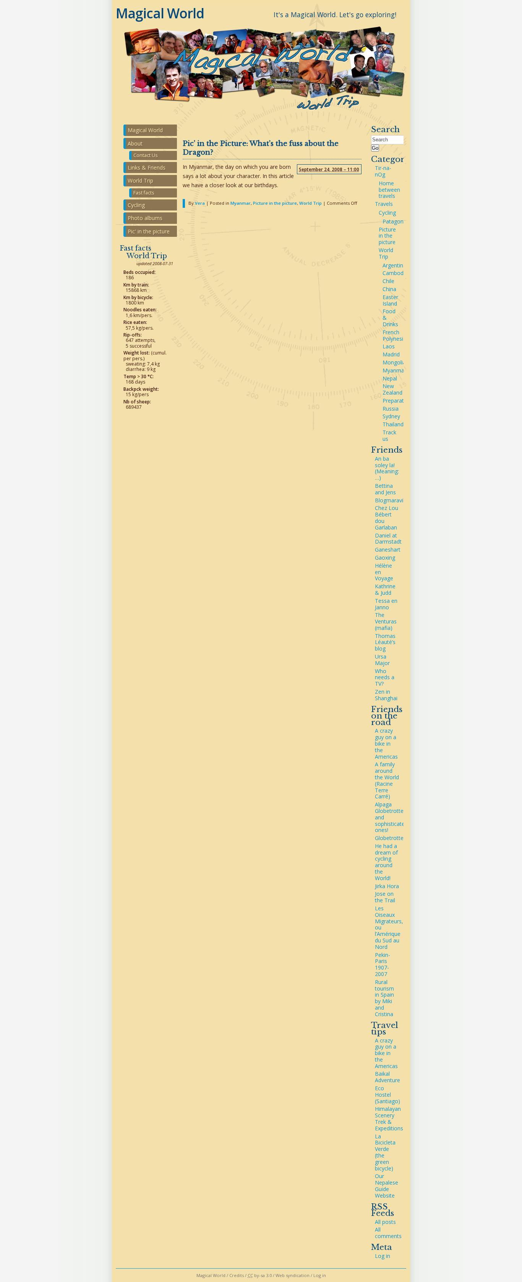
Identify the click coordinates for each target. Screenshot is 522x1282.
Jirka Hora (387, 886)
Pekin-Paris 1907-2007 (382, 964)
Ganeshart (387, 549)
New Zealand (392, 389)
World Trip (310, 203)
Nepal (390, 378)
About (135, 143)
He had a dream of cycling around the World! (386, 862)
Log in (382, 1255)
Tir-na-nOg (383, 171)
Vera (200, 203)
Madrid (391, 354)
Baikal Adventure (387, 1077)
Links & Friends (146, 167)
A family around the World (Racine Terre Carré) (387, 780)
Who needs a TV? (384, 677)
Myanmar (240, 203)
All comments (388, 1233)
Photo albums (145, 218)
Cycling (387, 212)
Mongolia (394, 362)
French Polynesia (394, 335)
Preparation (397, 400)
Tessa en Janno (386, 604)
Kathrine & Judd (385, 589)
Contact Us (145, 155)
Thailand (393, 424)
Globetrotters (391, 838)
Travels (384, 203)
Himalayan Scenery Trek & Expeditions (389, 1118)
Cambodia (395, 273)
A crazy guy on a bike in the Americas (386, 743)
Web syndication (293, 1275)
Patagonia (395, 221)
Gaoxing (385, 557)
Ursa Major (382, 660)
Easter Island (390, 300)
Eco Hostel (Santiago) (387, 1095)
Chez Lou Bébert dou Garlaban (386, 517)
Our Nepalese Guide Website (386, 1185)
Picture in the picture (275, 203)
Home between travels (389, 190)
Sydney (391, 416)
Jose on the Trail (385, 897)
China (389, 289)
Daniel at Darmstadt (388, 538)
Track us (389, 435)
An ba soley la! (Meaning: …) (387, 468)
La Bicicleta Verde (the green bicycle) (385, 1152)
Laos (389, 346)
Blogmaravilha (392, 500)
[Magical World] (261, 113)
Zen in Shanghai (386, 695)
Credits (236, 1275)
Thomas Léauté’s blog (385, 642)
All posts (385, 1221)
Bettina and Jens (385, 489)
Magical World (160, 13)
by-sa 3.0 (260, 1275)
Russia (391, 408)
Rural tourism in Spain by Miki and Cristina (384, 998)
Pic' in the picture (149, 231)
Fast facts (143, 192)
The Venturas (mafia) (386, 621)
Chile (388, 281)
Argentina (394, 265)
